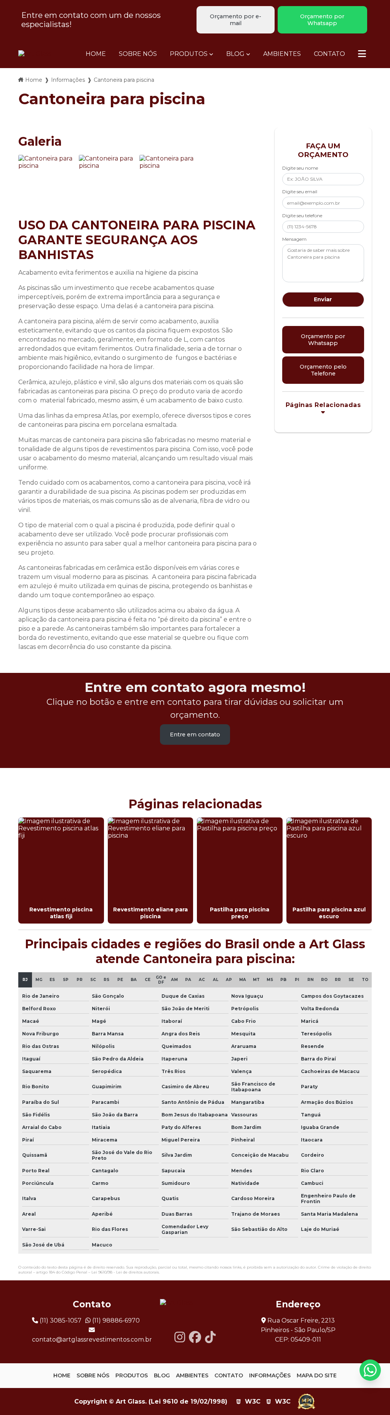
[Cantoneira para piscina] (46, 183)
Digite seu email (299, 191)
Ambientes (282, 53)
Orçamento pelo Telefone (323, 370)
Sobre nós (138, 53)
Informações (68, 79)
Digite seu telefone (302, 215)
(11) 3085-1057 (60, 1320)
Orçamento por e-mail (235, 20)
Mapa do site (317, 1375)
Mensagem (294, 239)
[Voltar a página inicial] (34, 53)
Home (96, 53)
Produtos (189, 53)
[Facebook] (195, 1337)
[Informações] (362, 54)
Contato (329, 53)
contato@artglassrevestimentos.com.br (92, 1339)
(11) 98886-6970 (115, 1320)
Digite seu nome (300, 168)
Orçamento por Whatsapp (322, 20)
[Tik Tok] (210, 1337)
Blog (235, 53)
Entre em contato (195, 734)
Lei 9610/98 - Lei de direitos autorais (125, 1272)
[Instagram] (179, 1337)
